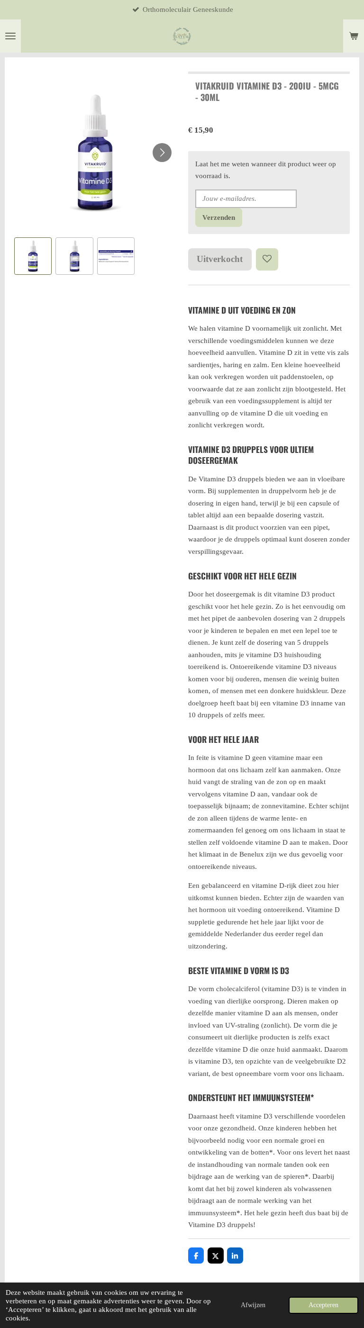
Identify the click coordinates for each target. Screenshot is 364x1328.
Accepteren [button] (323, 1305)
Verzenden (218, 217)
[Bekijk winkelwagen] (353, 36)
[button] (33, 256)
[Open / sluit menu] (10, 36)
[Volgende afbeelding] (162, 152)
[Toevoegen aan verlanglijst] (267, 259)
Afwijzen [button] (253, 1305)
